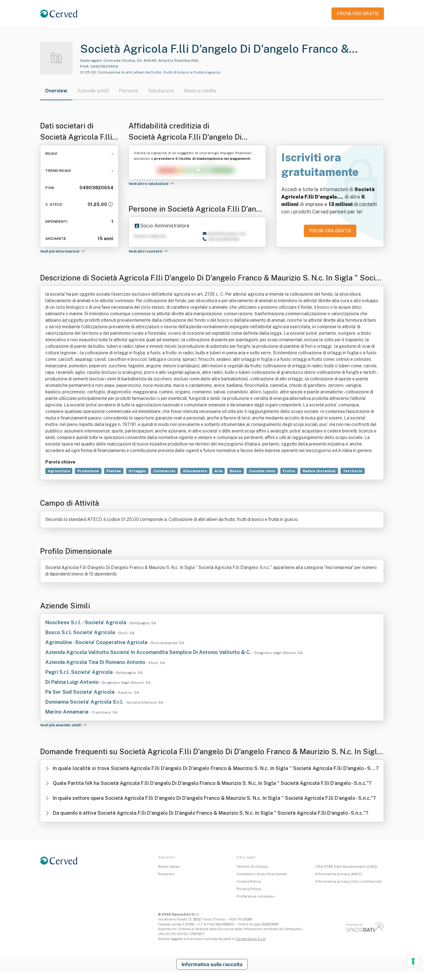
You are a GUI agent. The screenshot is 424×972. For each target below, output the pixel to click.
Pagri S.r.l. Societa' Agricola (79, 672)
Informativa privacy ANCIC (338, 874)
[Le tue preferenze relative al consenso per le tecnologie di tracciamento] (413, 961)
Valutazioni (161, 91)
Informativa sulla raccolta (212, 964)
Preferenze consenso (256, 896)
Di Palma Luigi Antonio (72, 682)
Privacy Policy (249, 889)
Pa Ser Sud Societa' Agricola (80, 692)
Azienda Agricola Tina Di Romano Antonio (96, 662)
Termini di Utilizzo (252, 866)
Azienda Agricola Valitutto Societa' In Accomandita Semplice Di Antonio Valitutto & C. (148, 652)
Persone (128, 91)
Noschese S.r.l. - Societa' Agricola (86, 622)
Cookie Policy (249, 881)
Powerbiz (166, 874)
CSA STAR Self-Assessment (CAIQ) (346, 866)
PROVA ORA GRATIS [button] (358, 13)
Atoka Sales (169, 866)
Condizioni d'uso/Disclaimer (262, 874)
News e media (200, 91)
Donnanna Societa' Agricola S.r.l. (84, 702)
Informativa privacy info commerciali (348, 881)
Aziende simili (93, 91)
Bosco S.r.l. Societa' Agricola (80, 632)
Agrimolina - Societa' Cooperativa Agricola (97, 642)
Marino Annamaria (67, 712)
